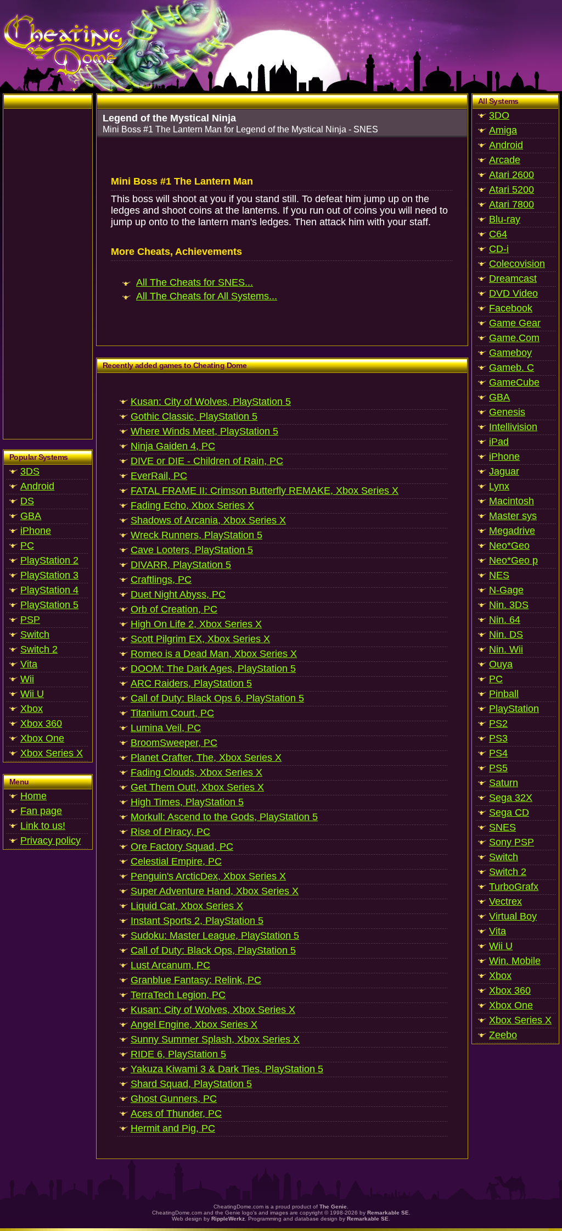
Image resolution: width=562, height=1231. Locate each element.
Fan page (41, 810)
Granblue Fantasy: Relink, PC (196, 979)
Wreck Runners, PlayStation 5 (196, 535)
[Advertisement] (48, 273)
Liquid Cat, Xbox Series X (187, 905)
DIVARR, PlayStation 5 (181, 564)
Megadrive (512, 530)
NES (499, 575)
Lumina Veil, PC (166, 727)
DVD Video (513, 293)
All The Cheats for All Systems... (206, 296)
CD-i (499, 248)
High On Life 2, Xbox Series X (196, 624)
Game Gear (515, 323)
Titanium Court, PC (172, 713)
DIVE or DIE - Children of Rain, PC (207, 460)
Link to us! (42, 825)
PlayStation (514, 708)
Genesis (507, 411)
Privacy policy (50, 840)
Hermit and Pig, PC (173, 1128)
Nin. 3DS (509, 604)
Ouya (501, 664)
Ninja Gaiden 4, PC (173, 446)
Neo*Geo (509, 545)
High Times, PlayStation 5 (187, 801)
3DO (499, 115)
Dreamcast (513, 278)
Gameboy (510, 352)
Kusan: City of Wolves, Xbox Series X (213, 1009)
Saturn (503, 782)
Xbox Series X (51, 753)
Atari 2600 (511, 174)
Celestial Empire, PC (176, 861)
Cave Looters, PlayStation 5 (192, 549)
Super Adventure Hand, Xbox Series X (215, 890)
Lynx (499, 486)
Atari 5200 (511, 189)
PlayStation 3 (49, 575)
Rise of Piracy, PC (170, 831)
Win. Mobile (515, 960)
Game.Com (514, 337)
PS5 (498, 767)
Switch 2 (39, 649)
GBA (30, 515)
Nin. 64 (504, 619)
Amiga (503, 130)
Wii (27, 678)
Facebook (510, 308)
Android (37, 486)
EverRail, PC (159, 475)
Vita (28, 664)
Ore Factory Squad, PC (182, 846)
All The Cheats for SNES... (194, 282)
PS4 (498, 753)
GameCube (514, 382)
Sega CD (509, 812)
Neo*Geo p (513, 560)
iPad (499, 441)
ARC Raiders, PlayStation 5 (191, 683)
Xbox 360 (41, 723)
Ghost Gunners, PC (174, 1098)
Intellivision (513, 426)
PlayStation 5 (49, 604)
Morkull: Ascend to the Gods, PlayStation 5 (224, 816)
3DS (30, 471)
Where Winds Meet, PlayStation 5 (204, 431)
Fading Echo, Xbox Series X (192, 505)
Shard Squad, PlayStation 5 (191, 1083)
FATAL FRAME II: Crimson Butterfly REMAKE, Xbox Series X (264, 490)
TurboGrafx (513, 886)
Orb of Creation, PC (174, 609)
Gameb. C (511, 367)
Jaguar (504, 471)
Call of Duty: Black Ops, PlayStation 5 (213, 950)
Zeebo (503, 1034)
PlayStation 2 (49, 560)
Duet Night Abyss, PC (178, 594)
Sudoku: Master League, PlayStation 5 (215, 935)
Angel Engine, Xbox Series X (194, 1024)
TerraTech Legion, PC (178, 994)
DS (27, 500)
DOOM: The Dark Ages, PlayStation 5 (213, 668)
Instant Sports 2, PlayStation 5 (197, 920)
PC (27, 545)
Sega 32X (510, 797)
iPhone (35, 530)
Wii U (32, 693)
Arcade (504, 159)
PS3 (498, 738)
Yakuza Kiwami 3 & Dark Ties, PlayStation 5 (227, 1068)
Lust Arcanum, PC (170, 965)
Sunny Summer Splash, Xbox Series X (215, 1039)
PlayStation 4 (49, 589)
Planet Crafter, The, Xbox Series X (206, 757)
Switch (34, 634)
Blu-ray (504, 219)
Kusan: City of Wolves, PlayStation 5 (211, 401)
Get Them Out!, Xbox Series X (197, 787)
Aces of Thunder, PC (176, 1113)
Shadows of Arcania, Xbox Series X (208, 520)
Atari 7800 (511, 204)
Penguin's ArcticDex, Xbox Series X (208, 876)
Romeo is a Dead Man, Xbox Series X (214, 653)
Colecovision (517, 263)
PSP (30, 619)
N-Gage (506, 589)
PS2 (498, 723)
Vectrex (505, 901)
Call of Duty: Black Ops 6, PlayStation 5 (217, 698)
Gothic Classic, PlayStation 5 (194, 416)
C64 (498, 234)
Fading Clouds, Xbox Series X (196, 772)
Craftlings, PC (161, 579)
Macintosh (511, 500)
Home (33, 795)
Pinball (504, 693)
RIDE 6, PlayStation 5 (178, 1054)
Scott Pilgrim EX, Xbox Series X (200, 638)
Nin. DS (506, 634)
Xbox (31, 708)
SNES (502, 827)
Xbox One (42, 738)
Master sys (513, 515)
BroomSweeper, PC (174, 742)
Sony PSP (511, 842)
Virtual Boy (513, 916)
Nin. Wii (506, 649)
